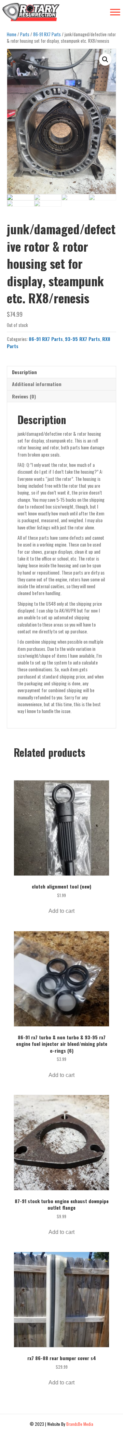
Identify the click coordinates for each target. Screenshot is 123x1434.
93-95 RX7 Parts (82, 338)
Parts (24, 34)
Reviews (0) (24, 396)
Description (24, 372)
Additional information (37, 383)
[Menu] (115, 12)
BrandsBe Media (79, 1424)
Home (11, 34)
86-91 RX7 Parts (47, 34)
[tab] (61, 372)
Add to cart (61, 911)
